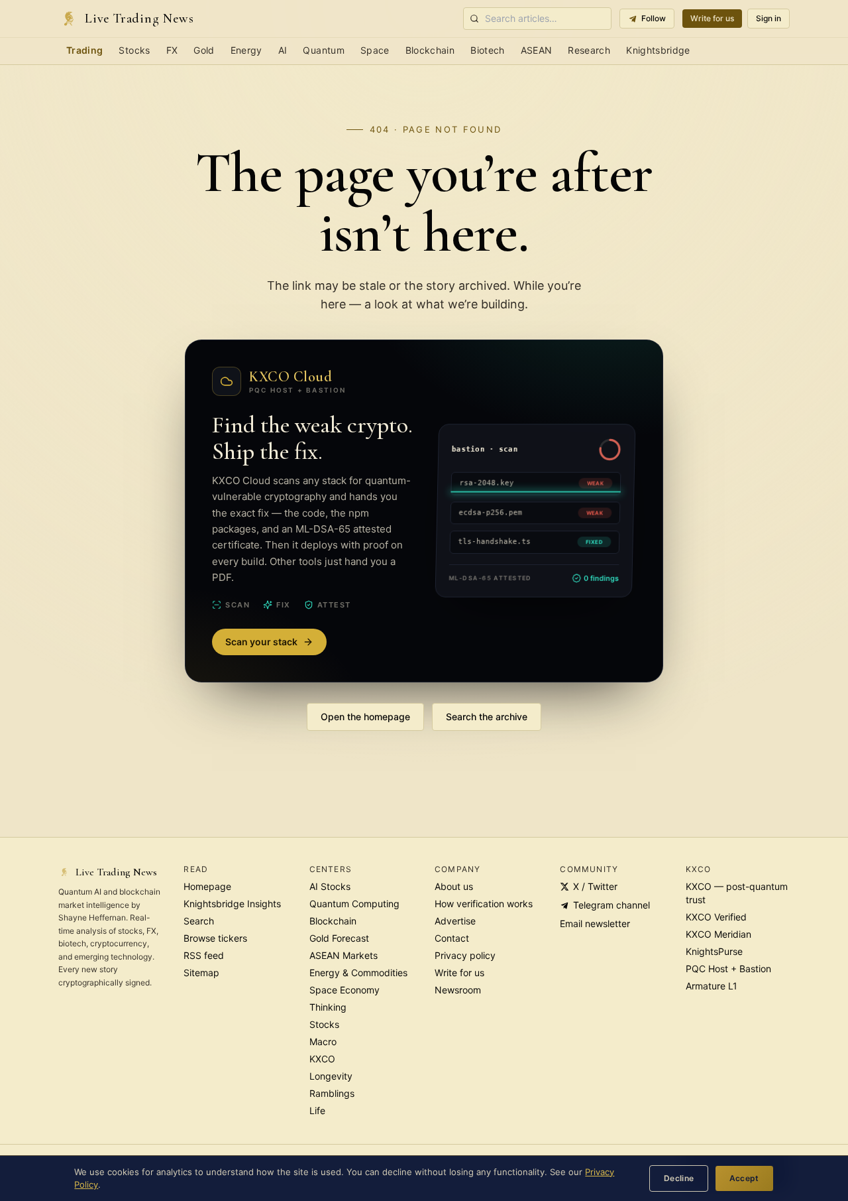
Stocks (134, 50)
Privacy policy (465, 955)
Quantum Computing (354, 903)
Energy (246, 50)
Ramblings (331, 1093)
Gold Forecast (339, 938)
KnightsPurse (714, 951)
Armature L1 (711, 985)
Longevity (330, 1076)
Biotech (487, 50)
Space (375, 50)
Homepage (207, 886)
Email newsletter (595, 923)
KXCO (322, 1058)
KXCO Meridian (718, 934)
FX (172, 50)
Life (317, 1110)
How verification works (484, 903)
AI (283, 50)
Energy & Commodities (358, 972)
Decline (679, 1178)
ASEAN (537, 50)
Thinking (327, 1007)
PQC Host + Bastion (728, 968)
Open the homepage (365, 716)
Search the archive (486, 716)
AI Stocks (329, 886)
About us (454, 886)
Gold (203, 50)
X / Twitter (595, 886)
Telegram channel (611, 905)
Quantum (323, 50)
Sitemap (201, 972)
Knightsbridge (658, 50)
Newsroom (458, 989)
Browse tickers (215, 938)
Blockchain (430, 50)
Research (589, 50)
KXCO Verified (716, 916)
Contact (452, 938)
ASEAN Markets (343, 955)
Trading (84, 50)
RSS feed (204, 955)
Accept (744, 1178)
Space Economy (344, 989)
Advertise (455, 920)
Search (199, 920)
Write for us (712, 18)
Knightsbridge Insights (232, 903)
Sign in (768, 18)
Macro (323, 1041)
